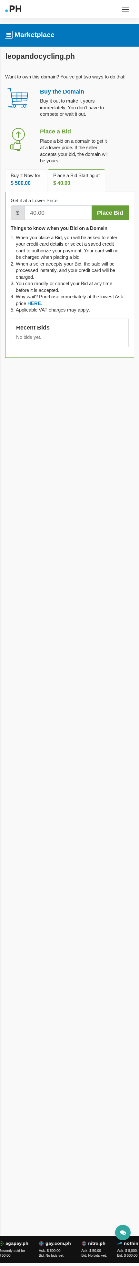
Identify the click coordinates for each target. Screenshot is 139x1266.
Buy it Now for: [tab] (26, 179)
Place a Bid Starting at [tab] (76, 179)
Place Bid (110, 212)
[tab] (34, 303)
